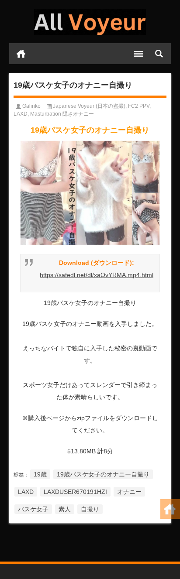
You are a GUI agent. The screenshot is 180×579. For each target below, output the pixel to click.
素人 (65, 509)
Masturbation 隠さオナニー (62, 114)
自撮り (90, 509)
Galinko (31, 106)
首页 (21, 53)
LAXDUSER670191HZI (75, 491)
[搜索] (159, 53)
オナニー (129, 491)
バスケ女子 (33, 509)
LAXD (21, 114)
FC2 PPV (138, 106)
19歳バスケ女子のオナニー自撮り (103, 474)
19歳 (40, 474)
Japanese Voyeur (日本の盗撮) (89, 106)
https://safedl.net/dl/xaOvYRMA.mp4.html (96, 274)
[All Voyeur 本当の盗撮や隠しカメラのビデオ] (90, 22)
